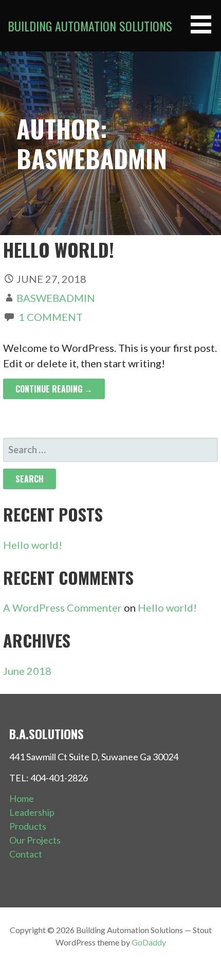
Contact (25, 854)
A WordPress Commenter (62, 607)
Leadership (31, 812)
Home (21, 798)
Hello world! (58, 249)
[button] (204, 24)
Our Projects (35, 840)
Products (27, 826)
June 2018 (27, 671)
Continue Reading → (54, 389)
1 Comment (51, 317)
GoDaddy (149, 942)
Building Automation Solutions (90, 25)
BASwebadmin (55, 298)
